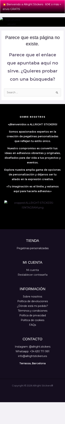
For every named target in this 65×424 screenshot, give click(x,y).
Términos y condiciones (32, 310)
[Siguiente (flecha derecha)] (16, 411)
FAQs (32, 324)
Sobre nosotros (32, 296)
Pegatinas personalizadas (33, 248)
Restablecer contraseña (32, 274)
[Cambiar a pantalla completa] (16, 405)
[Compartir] (27, 405)
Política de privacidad (32, 315)
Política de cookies (32, 320)
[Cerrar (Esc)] (37, 405)
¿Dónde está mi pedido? (32, 306)
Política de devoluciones (32, 301)
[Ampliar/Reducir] (5, 405)
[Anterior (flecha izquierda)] (5, 411)
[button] (61, 22)
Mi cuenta (32, 270)
